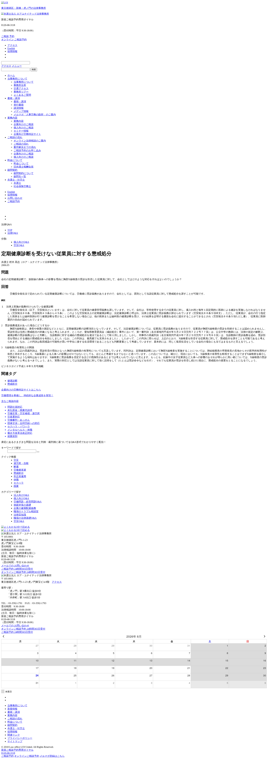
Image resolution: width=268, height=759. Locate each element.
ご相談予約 (13, 201)
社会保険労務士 (22, 186)
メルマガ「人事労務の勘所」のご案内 (35, 114)
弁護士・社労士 (16, 179)
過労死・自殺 (21, 463)
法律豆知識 (20, 514)
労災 (16, 460)
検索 (34, 69)
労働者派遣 (20, 469)
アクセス (12, 45)
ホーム (11, 75)
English (11, 48)
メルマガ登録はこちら (52, 756)
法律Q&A (12, 233)
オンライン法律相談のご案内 (30, 140)
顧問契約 (12, 170)
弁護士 (17, 183)
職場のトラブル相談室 (26, 511)
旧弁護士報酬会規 (24, 166)
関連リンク (13, 735)
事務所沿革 (20, 85)
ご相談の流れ (14, 137)
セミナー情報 (21, 131)
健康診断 (12, 380)
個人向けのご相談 (24, 127)
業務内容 (12, 117)
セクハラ (19, 483)
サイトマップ (14, 741)
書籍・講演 (13, 98)
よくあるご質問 (22, 95)
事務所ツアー (21, 91)
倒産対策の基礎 (22, 505)
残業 (16, 486)
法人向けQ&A (21, 495)
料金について (14, 160)
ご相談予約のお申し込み (27, 150)
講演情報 (19, 108)
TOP (9, 230)
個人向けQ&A (21, 242)
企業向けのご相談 (24, 124)
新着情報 (12, 708)
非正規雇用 (20, 476)
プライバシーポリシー (19, 738)
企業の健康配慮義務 (25, 508)
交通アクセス (21, 88)
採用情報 (12, 51)
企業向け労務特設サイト (27, 134)
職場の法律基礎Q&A (25, 518)
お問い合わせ (14, 198)
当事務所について (17, 78)
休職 (16, 479)
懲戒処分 (12, 384)
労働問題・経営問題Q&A (28, 501)
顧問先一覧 (20, 176)
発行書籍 (19, 104)
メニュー (17, 66)
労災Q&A (19, 245)
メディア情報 (21, 111)
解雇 (16, 466)
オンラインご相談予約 (26, 756)
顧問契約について (24, 173)
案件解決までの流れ (25, 147)
